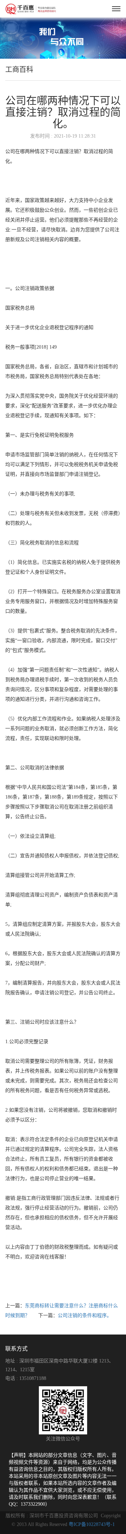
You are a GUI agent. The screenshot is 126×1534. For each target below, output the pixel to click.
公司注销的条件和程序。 (85, 1315)
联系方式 (16, 1349)
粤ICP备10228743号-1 (92, 1524)
